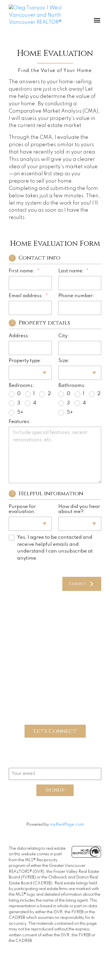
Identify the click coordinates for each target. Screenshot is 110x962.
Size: (64, 360)
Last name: (71, 271)
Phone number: (76, 295)
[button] (31, 614)
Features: (20, 421)
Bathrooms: (72, 385)
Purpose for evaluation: (22, 509)
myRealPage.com (67, 825)
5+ (20, 412)
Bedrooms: (21, 385)
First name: (22, 271)
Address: (19, 336)
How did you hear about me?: (79, 509)
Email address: (26, 295)
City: (63, 336)
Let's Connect (55, 731)
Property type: (25, 360)
